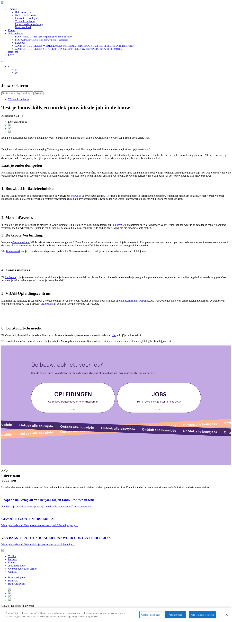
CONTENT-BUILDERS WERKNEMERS (74, 45)
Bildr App (41, 39)
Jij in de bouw (15, 33)
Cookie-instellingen (150, 614)
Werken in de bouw (25, 15)
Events (11, 30)
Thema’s (12, 8)
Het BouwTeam (23, 12)
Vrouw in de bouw (25, 21)
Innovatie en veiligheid (27, 18)
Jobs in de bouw (17, 565)
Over (11, 54)
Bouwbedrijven (16, 577)
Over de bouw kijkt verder (22, 568)
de (16, 72)
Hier (108, 195)
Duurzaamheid (23, 27)
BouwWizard (43, 36)
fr (16, 69)
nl (9, 66)
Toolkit (12, 556)
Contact (12, 571)
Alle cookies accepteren (202, 614)
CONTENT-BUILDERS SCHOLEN (68, 48)
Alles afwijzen (175, 614)
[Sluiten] (226, 614)
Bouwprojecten (16, 583)
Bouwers (13, 580)
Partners (12, 559)
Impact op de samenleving (29, 24)
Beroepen (20, 42)
